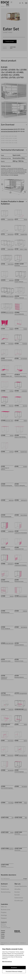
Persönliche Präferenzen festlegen (14, 971)
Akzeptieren (14, 967)
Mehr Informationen (7, 961)
